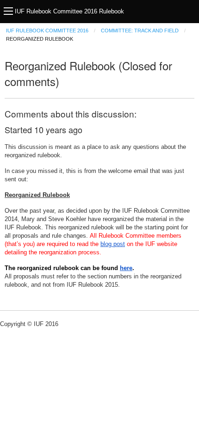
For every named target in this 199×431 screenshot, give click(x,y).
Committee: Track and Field (140, 30)
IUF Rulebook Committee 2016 (47, 30)
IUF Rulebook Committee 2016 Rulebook (69, 11)
